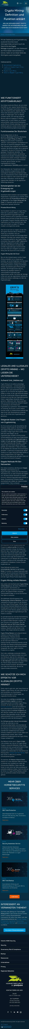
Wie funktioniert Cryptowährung (12, 65)
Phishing (3, 923)
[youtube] (17, 1012)
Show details (21, 529)
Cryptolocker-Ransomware (16, 921)
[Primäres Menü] (26, 3)
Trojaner (24, 919)
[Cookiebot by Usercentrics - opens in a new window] (21, 487)
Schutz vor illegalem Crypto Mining (13, 72)
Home (2, 34)
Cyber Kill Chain (10, 923)
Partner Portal (6, 1026)
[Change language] (19, 3)
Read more (5, 820)
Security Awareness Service (11, 843)
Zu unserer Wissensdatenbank (14, 930)
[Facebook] (8, 1012)
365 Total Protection (9, 810)
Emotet (19, 919)
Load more (14, 896)
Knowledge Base (10, 34)
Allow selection (14, 537)
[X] (11, 1012)
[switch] (25, 514)
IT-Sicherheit (4, 921)
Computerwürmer (22, 923)
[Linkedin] (14, 1012)
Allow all (14, 533)
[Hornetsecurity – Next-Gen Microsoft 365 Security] (4, 3)
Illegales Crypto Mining (10, 71)
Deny (14, 541)
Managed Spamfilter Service (17, 752)
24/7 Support (4, 1024)
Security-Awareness (6, 707)
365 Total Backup (8, 880)
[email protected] (14, 1000)
